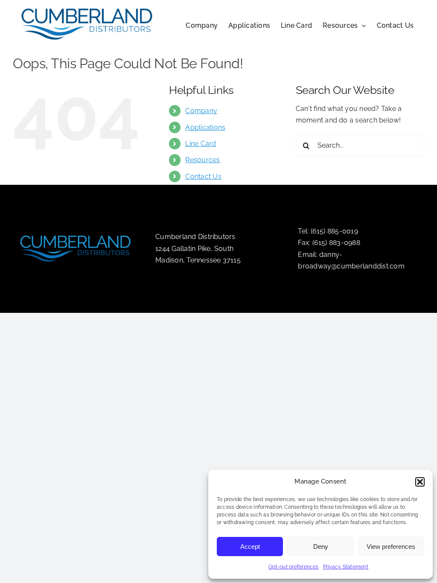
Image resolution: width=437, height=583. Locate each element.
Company (201, 111)
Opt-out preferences (293, 567)
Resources (202, 160)
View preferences (391, 546)
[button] (420, 482)
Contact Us (203, 176)
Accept (250, 546)
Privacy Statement (345, 567)
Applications (205, 127)
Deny (320, 546)
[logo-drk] (76, 231)
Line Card (200, 144)
